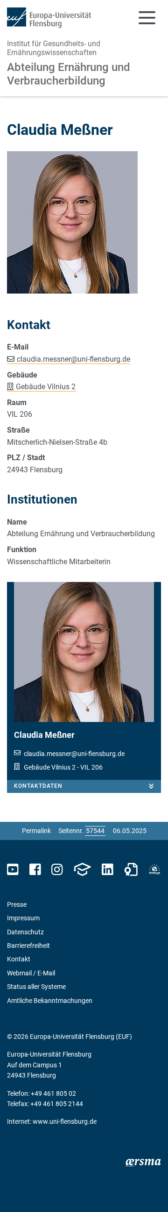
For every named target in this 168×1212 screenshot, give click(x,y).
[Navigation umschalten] (147, 18)
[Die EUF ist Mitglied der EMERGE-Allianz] (154, 869)
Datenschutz (25, 932)
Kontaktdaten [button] (38, 786)
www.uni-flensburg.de (65, 1121)
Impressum (23, 918)
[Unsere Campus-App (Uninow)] (82, 869)
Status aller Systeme (36, 986)
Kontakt (18, 959)
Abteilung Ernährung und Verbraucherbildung (68, 74)
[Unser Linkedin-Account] (107, 869)
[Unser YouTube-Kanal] (13, 869)
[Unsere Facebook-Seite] (35, 869)
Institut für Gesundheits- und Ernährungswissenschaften (53, 48)
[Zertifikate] (131, 869)
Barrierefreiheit (28, 945)
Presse (17, 904)
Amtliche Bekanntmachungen (49, 1000)
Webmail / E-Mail (31, 973)
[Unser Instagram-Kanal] (57, 869)
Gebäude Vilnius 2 (46, 386)
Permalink (36, 830)
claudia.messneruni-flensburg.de (73, 359)
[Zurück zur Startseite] (49, 17)
